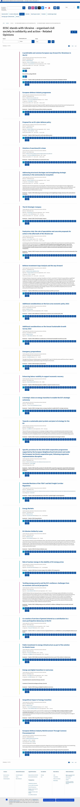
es (28, 82)
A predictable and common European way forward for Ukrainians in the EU (46, 54)
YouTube (49, 7)
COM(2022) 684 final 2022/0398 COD (46, 153)
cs (30, 82)
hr (49, 82)
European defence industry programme (36, 92)
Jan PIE (29, 274)
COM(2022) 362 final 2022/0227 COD (32, 462)
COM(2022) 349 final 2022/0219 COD (32, 738)
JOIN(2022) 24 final (29, 271)
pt (68, 82)
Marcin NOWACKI (30, 538)
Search (4, 38)
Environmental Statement (32, 777)
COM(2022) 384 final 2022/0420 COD (32, 491)
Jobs (54, 775)
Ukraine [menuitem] (17, 16)
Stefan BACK (32, 492)
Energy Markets (28, 508)
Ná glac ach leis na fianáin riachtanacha (65, 800)
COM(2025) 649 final (29, 60)
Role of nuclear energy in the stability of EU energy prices (43, 562)
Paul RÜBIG (29, 357)
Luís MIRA (29, 677)
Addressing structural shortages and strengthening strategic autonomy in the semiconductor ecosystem (44, 173)
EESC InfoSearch (19, 778)
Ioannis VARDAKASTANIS (31, 591)
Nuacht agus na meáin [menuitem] (35, 14)
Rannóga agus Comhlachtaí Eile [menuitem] (8, 16)
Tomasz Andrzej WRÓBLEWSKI (32, 99)
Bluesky (42, 7)
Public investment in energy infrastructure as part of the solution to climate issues (46, 646)
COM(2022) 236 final (29, 514)
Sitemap (42, 775)
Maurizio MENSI (32, 741)
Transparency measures (32, 783)
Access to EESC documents (33, 785)
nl (63, 82)
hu (58, 82)
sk (72, 82)
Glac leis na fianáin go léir (49, 800)
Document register (19, 775)
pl (65, 82)
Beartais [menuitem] (22, 14)
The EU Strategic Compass (31, 207)
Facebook (36, 7)
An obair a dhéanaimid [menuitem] (14, 14)
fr (44, 82)
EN (25, 70)
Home (4, 23)
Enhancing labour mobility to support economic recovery (42, 376)
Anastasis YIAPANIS (30, 129)
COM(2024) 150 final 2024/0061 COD (32, 98)
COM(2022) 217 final (29, 536)
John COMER (29, 675)
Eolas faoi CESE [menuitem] (5, 14)
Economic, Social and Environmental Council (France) (69, 782)
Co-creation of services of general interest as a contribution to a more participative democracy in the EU (45, 619)
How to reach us (6, 775)
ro (70, 82)
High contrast (54, 7)
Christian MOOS (30, 212)
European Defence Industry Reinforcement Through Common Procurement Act (44, 732)
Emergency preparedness (31, 351)
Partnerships (55, 780)
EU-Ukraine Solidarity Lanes (32, 531)
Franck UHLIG (30, 101)
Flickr (46, 7)
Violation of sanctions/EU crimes (34, 148)
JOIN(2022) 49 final (29, 127)
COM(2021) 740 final (29, 334)
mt (61, 82)
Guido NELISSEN (31, 182)
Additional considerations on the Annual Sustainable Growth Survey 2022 (44, 327)
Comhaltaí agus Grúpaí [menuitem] (51, 14)
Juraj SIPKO (29, 310)
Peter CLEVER (30, 214)
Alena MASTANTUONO (31, 515)
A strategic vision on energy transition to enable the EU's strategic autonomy (46, 399)
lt (56, 82)
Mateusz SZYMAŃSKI (30, 62)
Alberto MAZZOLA (31, 131)
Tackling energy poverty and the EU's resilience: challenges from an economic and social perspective (45, 584)
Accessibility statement (32, 794)
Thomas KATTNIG (31, 628)
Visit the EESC (5, 777)
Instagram (32, 7)
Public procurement (56, 778)
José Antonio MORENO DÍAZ (32, 155)
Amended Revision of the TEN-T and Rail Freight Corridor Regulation (42, 484)
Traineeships (55, 777)
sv (28, 84)
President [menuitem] (44, 14)
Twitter (39, 7)
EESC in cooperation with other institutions (70, 776)
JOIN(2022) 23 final (29, 705)
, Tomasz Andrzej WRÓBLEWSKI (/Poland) (34, 405)
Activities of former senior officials (33, 792)
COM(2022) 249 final (29, 153)
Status (36, 38)
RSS (75, 32)
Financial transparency (32, 787)
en (42, 82)
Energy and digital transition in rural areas (37, 670)
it (51, 82)
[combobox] (26, 41)
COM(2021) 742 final (29, 309)
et (37, 82)
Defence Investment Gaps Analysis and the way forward (42, 265)
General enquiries (6, 778)
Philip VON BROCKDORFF (31, 382)
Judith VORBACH (30, 335)
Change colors (58, 7)
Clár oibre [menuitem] (27, 14)
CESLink (67, 779)
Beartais (7, 23)
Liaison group (68, 778)
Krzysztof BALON (31, 63)
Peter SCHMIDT (29, 239)
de (35, 82)
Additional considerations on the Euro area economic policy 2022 (45, 304)
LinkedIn (29, 7)
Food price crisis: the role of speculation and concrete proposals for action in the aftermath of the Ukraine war (46, 232)
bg (25, 82)
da (32, 82)
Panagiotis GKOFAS (30, 272)
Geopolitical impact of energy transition (36, 700)
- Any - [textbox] (37, 41)
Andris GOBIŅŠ (32, 463)
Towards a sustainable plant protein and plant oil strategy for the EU (45, 422)
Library (17, 777)
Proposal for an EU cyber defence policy (36, 122)
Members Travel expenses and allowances (33, 789)
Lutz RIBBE (29, 428)
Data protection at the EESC (33, 775)
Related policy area (23, 38)
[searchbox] (26, 41)
